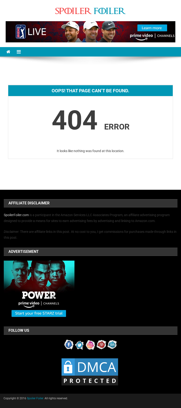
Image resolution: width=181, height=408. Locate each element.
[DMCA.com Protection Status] (89, 371)
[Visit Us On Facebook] (68, 344)
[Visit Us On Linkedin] (112, 344)
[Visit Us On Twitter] (79, 344)
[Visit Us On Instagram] (90, 344)
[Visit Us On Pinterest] (101, 344)
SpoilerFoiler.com (16, 215)
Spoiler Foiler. (35, 398)
